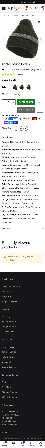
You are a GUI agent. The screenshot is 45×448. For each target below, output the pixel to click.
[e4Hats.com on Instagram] (9, 432)
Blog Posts (6, 296)
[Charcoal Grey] (15, 87)
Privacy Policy (8, 347)
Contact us (6, 382)
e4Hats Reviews (9, 322)
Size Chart (6, 387)
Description (7, 137)
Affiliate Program (9, 397)
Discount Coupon (9, 392)
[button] (5, 40)
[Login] (31, 8)
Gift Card (6, 291)
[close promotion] (42, 2)
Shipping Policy (8, 362)
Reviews (6, 228)
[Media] (38, 22)
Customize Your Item (11, 286)
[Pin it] (26, 128)
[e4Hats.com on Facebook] (2, 432)
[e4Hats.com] (15, 8)
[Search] (37, 8)
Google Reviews (9, 326)
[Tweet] (21, 128)
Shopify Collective (9, 301)
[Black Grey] (21, 87)
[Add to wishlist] (40, 110)
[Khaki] (28, 87)
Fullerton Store (8, 331)
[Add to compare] (40, 102)
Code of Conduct (9, 367)
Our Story (6, 316)
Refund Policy (8, 357)
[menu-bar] (5, 8)
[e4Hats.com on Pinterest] (6, 432)
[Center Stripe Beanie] (22, 38)
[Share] (16, 128)
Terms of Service (9, 352)
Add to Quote (26, 109)
